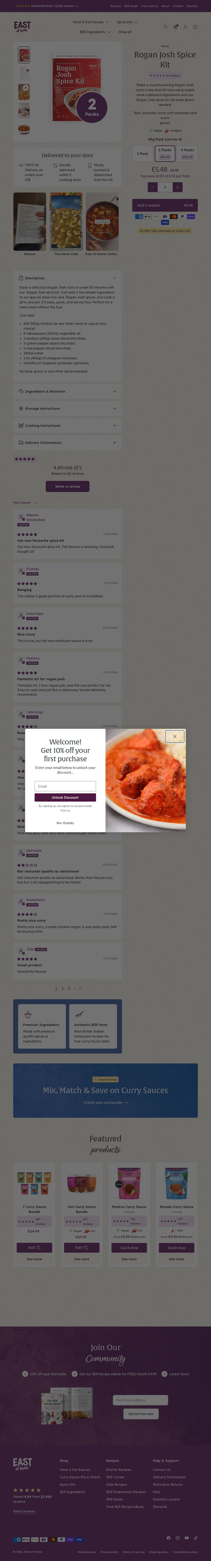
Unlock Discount (65, 797)
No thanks (65, 823)
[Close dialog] (174, 736)
